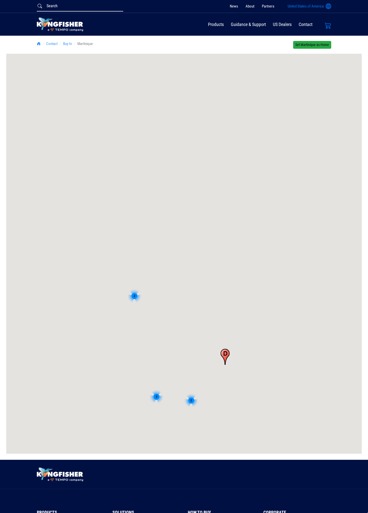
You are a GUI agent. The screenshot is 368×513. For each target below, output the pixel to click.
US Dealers (282, 24)
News (234, 6)
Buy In (67, 43)
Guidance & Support (248, 24)
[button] (225, 357)
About (250, 6)
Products (216, 24)
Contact (305, 24)
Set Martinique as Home (312, 45)
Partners (268, 6)
